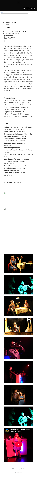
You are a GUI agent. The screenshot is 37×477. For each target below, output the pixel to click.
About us (9, 25)
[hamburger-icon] (34, 22)
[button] (18, 2)
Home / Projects (12, 22)
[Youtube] (27, 8)
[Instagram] (30, 8)
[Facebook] (24, 8)
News (8, 27)
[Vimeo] (34, 8)
